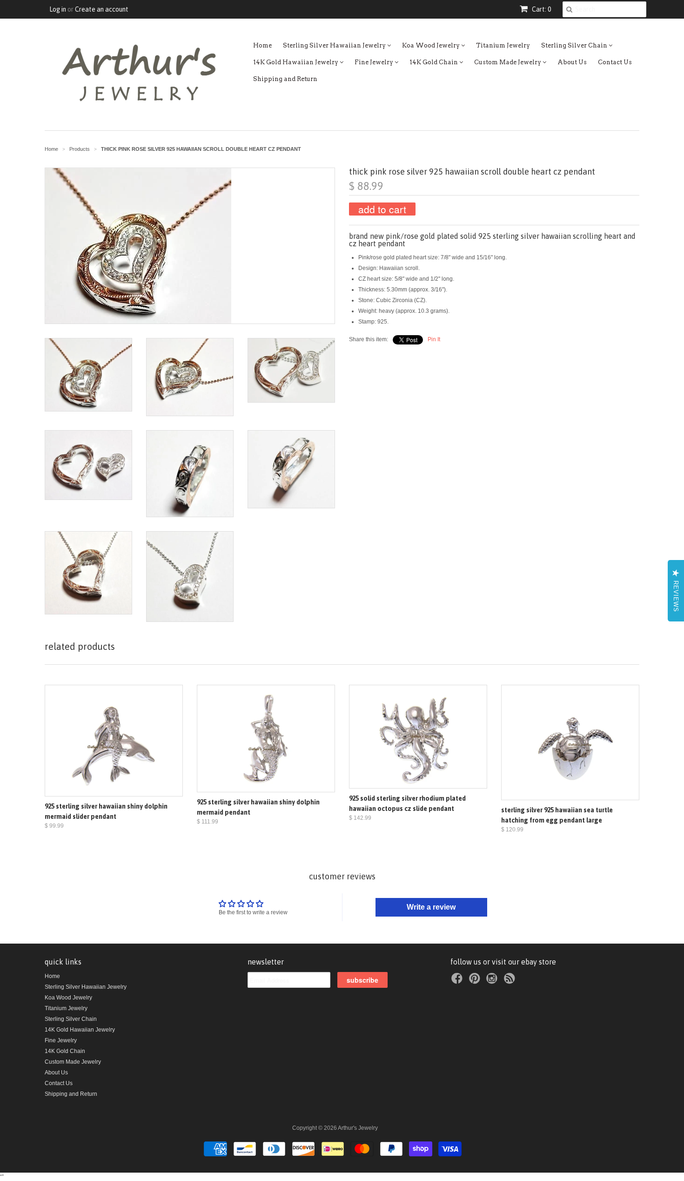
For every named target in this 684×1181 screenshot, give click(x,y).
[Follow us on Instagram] (493, 981)
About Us (572, 62)
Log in (57, 9)
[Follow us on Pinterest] (476, 981)
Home (262, 45)
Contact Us (615, 62)
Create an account (101, 9)
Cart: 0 (540, 9)
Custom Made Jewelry (508, 62)
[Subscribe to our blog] (511, 981)
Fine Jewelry (375, 62)
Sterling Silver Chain (575, 45)
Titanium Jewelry (503, 45)
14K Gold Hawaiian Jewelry (296, 62)
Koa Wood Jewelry (431, 45)
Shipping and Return (285, 78)
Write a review (431, 907)
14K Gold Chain (434, 62)
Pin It (434, 339)
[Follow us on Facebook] (458, 981)
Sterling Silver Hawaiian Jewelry (335, 45)
